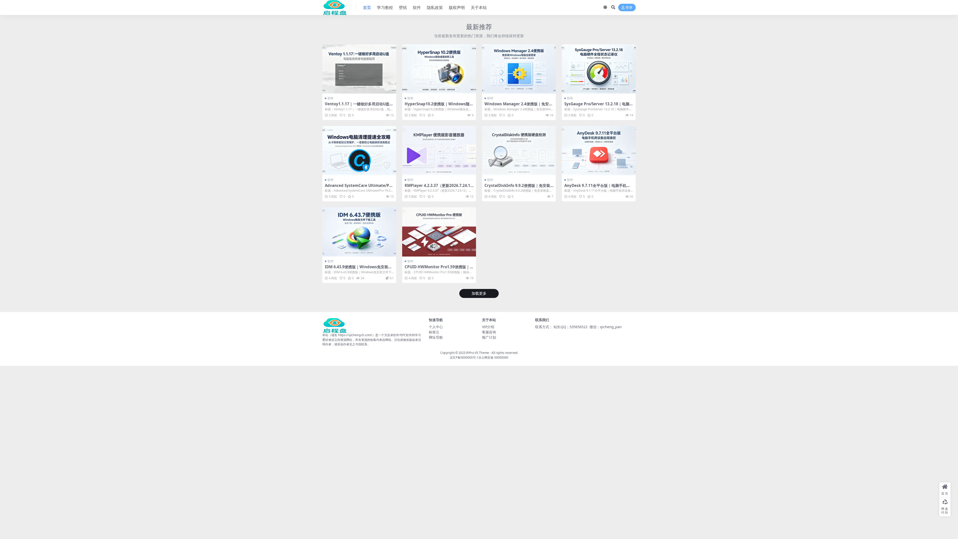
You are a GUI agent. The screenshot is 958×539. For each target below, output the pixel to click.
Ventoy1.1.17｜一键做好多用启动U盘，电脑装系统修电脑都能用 (359, 106)
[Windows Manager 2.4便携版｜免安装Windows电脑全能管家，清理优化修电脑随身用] (519, 69)
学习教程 (385, 7)
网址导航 (436, 337)
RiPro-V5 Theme (477, 353)
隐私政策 (435, 7)
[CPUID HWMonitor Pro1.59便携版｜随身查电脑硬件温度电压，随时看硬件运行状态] (439, 232)
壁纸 (403, 7)
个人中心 (436, 326)
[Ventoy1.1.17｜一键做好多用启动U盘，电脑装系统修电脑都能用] (359, 69)
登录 (628, 7)
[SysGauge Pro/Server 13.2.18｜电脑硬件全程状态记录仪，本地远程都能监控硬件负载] (599, 69)
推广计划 (489, 337)
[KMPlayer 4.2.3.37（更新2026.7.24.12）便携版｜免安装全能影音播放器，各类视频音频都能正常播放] (439, 150)
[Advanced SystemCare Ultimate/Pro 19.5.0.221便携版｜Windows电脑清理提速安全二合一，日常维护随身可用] (359, 150)
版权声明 (457, 7)
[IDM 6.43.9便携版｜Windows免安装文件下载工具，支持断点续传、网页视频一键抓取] (359, 232)
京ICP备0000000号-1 (464, 357)
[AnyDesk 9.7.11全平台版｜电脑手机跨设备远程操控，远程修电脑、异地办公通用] (599, 150)
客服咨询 (489, 332)
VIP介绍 (488, 326)
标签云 (434, 332)
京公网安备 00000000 (493, 357)
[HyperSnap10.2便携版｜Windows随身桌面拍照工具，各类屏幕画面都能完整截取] (439, 69)
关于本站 (479, 7)
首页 (367, 7)
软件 (417, 7)
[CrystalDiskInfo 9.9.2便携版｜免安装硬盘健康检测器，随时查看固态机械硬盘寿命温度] (519, 150)
